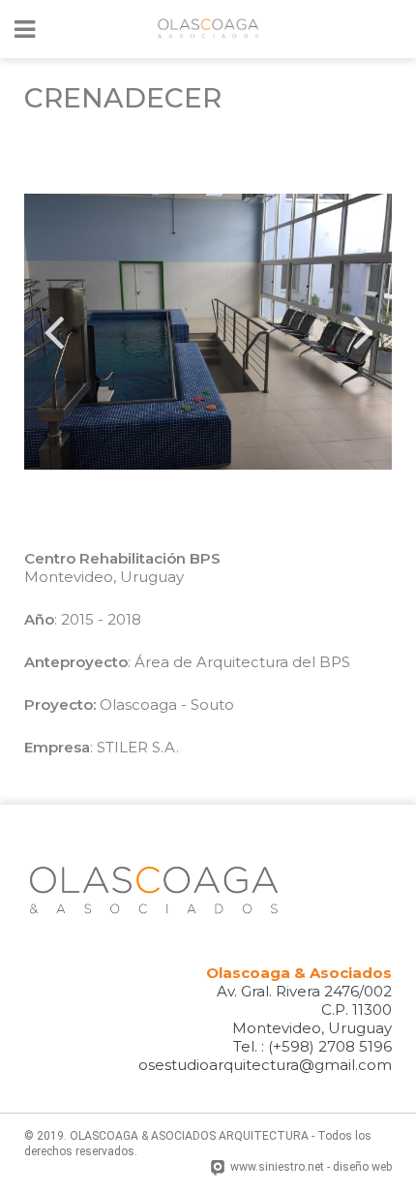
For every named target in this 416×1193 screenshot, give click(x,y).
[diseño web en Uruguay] (220, 1168)
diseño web (362, 1167)
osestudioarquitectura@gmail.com (265, 1064)
